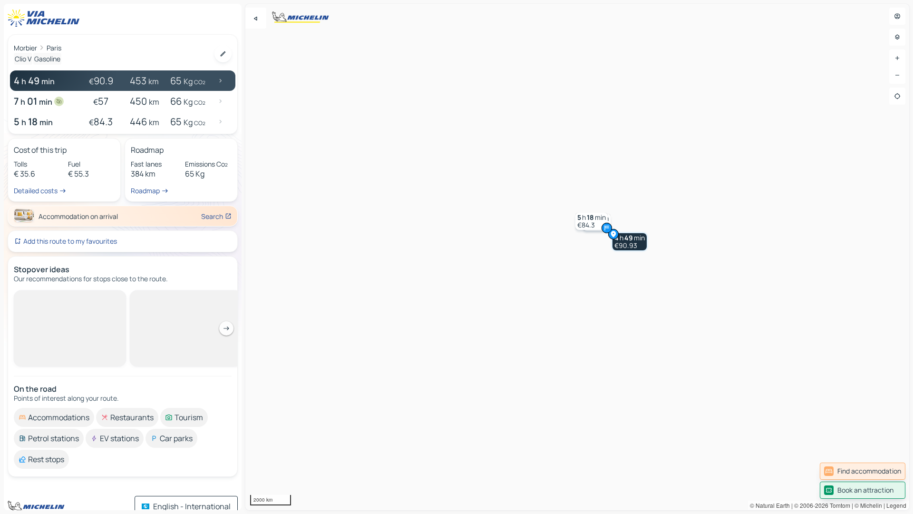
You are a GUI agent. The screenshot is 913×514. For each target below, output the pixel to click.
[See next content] (226, 328)
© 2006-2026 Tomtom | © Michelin (838, 505)
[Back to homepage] (46, 18)
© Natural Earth (770, 505)
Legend (896, 505)
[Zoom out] (897, 75)
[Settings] (897, 37)
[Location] (897, 96)
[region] (577, 257)
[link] (862, 471)
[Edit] (223, 53)
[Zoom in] (897, 58)
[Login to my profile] (897, 16)
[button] (629, 241)
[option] (54, 417)
